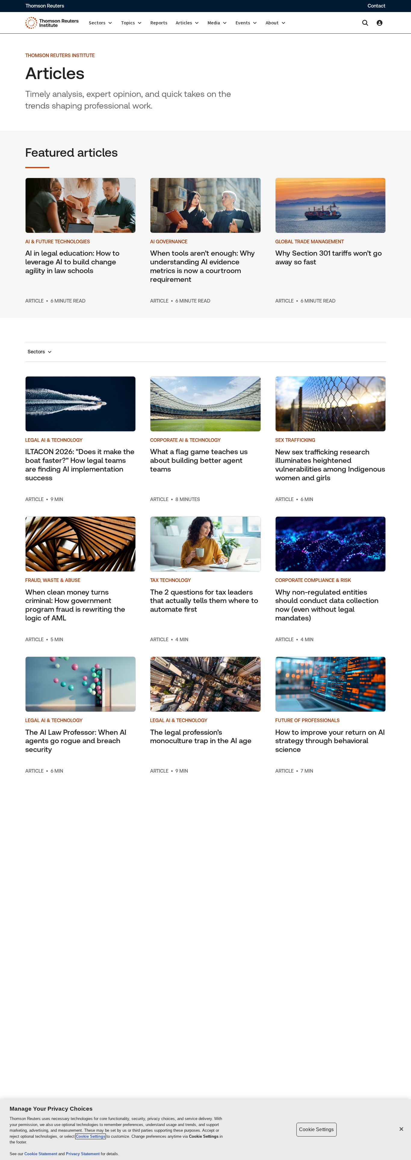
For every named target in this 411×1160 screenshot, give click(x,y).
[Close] (401, 1129)
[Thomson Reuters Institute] (52, 23)
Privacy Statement (83, 1154)
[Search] (365, 23)
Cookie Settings (90, 1136)
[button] (101, 23)
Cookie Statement (41, 1154)
